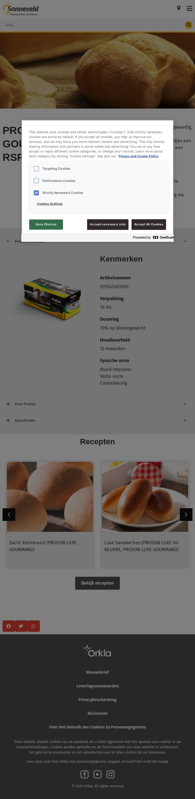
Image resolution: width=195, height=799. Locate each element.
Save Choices (46, 224)
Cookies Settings (50, 204)
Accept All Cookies (148, 224)
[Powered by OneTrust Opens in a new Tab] (152, 238)
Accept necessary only (108, 224)
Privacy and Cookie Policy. (139, 156)
